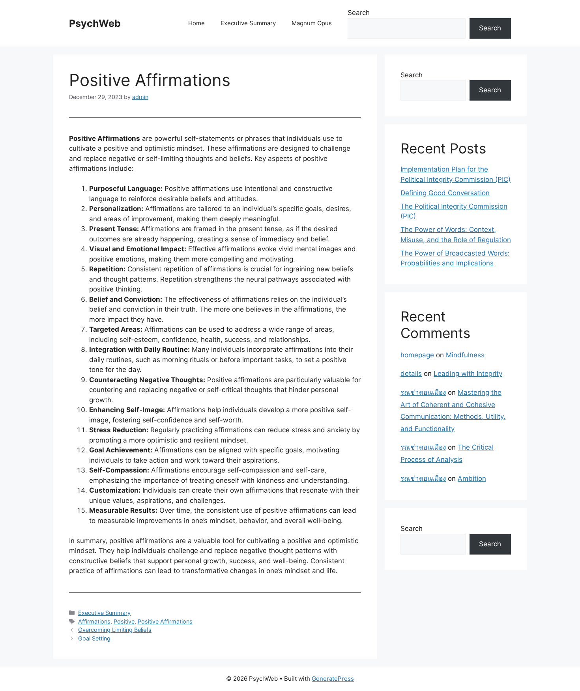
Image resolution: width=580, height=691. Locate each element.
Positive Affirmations (165, 621)
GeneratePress (333, 678)
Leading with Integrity (468, 373)
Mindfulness (465, 355)
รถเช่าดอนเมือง (423, 392)
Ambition (472, 478)
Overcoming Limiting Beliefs (115, 629)
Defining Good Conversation (445, 193)
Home (196, 23)
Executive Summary (248, 23)
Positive (124, 621)
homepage (417, 355)
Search (359, 13)
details (411, 373)
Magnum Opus (312, 23)
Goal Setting (94, 638)
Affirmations (94, 621)
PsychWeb (95, 23)
